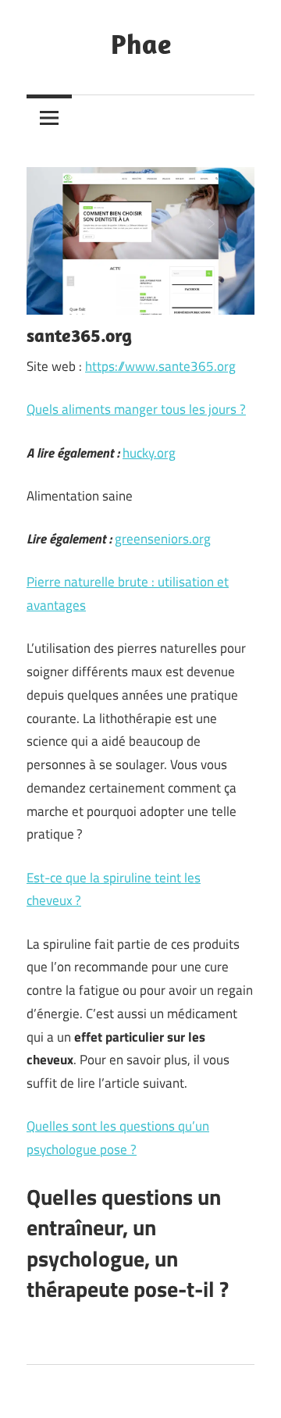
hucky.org (149, 453)
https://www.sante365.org (160, 366)
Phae (141, 43)
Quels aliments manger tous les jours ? (136, 409)
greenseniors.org (163, 539)
